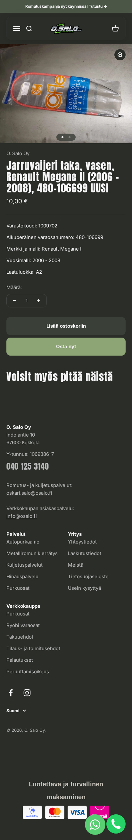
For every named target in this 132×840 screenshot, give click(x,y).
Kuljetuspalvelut (24, 565)
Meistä (75, 565)
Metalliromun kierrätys (32, 553)
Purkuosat (17, 588)
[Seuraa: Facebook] (10, 692)
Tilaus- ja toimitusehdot (33, 648)
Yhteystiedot (82, 542)
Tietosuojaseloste (88, 576)
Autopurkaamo (22, 542)
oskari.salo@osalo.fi (29, 493)
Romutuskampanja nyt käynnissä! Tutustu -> (66, 6)
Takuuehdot (19, 637)
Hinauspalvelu (22, 576)
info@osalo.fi (21, 516)
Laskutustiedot (84, 553)
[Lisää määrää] (38, 300)
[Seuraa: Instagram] (27, 692)
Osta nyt (66, 346)
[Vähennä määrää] (15, 300)
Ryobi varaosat (23, 625)
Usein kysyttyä (84, 588)
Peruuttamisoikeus (27, 671)
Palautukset (19, 660)
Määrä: (14, 287)
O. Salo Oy (17, 153)
